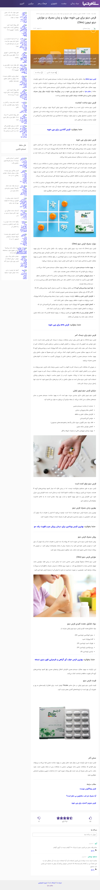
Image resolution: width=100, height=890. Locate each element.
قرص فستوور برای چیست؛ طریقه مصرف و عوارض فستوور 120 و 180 (11, 236)
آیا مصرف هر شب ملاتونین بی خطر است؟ (81, 796)
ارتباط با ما (52, 883)
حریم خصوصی (42, 883)
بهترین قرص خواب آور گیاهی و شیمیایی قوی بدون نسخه (59, 659)
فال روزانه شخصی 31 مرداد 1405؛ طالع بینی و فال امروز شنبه (11, 117)
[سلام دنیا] (90, 3)
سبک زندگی (75, 3)
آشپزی (22, 3)
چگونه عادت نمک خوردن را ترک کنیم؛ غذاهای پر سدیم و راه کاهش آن (11, 224)
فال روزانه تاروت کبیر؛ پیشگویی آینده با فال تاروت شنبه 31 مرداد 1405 (11, 92)
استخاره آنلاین (21, 149)
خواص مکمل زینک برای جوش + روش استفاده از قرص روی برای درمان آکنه (11, 258)
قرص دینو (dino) (90, 79)
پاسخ (93, 851)
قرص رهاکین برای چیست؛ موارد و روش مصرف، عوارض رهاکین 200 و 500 (11, 173)
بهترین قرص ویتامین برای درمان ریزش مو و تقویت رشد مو (59, 526)
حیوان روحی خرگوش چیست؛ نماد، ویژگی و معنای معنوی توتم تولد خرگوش (11, 78)
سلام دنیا (50, 885)
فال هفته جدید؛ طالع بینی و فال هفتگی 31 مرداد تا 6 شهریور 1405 (11, 67)
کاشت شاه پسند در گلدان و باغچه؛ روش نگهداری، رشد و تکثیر (11, 105)
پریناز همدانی (86, 28)
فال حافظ (22, 145)
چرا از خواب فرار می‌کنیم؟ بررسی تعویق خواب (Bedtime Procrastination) (11, 250)
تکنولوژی (54, 3)
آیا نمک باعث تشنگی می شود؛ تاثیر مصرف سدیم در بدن (11, 213)
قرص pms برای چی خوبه (58, 324)
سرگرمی (30, 3)
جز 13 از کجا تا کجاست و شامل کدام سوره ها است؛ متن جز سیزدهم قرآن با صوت (11, 42)
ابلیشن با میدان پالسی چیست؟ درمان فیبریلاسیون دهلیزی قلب (11, 160)
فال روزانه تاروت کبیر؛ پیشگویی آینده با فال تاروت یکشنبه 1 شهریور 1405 (11, 27)
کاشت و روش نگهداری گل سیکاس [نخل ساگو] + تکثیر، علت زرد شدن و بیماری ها (11, 128)
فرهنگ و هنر (42, 3)
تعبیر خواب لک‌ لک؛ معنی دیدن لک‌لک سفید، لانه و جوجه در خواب (11, 15)
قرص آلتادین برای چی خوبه (58, 129)
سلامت (63, 3)
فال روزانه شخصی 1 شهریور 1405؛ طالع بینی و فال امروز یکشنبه (11, 55)
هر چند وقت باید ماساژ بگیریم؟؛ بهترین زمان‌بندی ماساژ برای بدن (12, 188)
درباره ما (59, 883)
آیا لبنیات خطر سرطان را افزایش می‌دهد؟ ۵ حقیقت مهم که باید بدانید (11, 200)
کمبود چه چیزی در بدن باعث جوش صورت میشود (11, 271)
